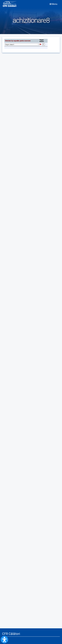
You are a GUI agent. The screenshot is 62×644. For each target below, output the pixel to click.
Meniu (54, 4)
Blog (6, 640)
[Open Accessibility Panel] (4, 639)
